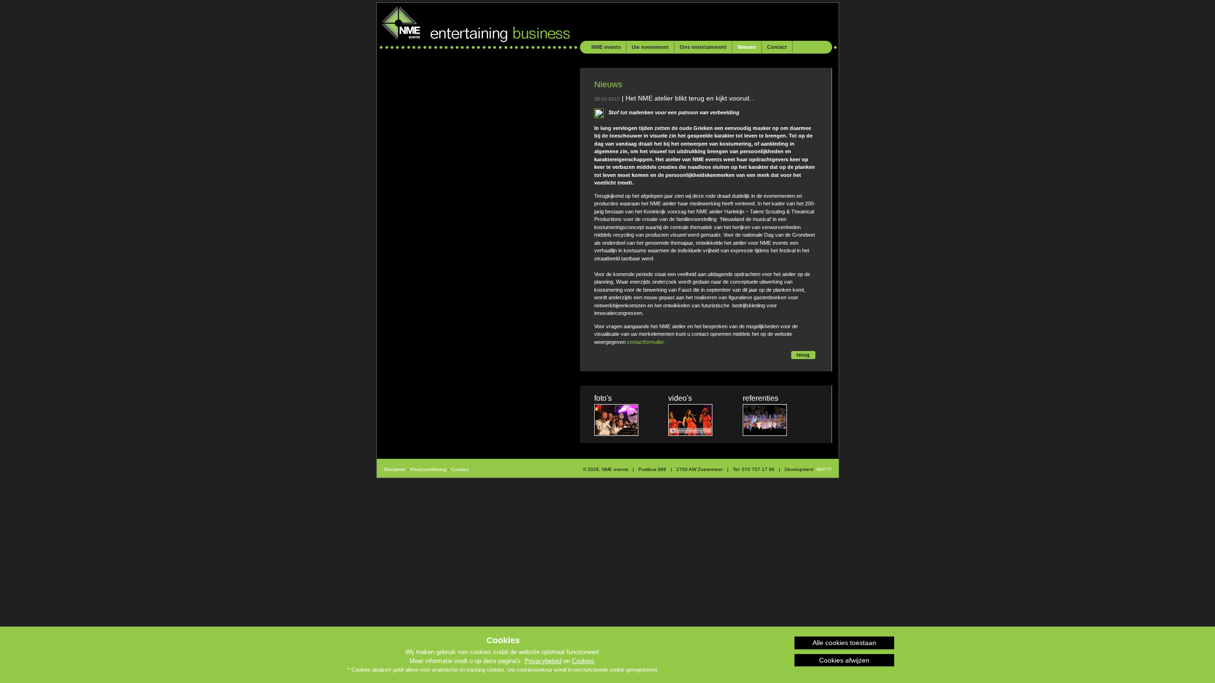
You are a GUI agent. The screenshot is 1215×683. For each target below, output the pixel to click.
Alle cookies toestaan (844, 642)
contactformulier (645, 342)
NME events (606, 47)
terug (803, 355)
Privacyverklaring (428, 469)
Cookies (583, 661)
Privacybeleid (542, 661)
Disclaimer (395, 469)
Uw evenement (650, 47)
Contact (777, 47)
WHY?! (824, 469)
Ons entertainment (703, 47)
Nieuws (747, 47)
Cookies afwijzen (844, 660)
